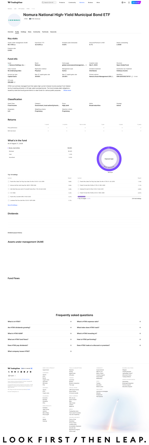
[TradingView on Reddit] (30, 372)
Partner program (126, 385)
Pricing (71, 371)
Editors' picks (99, 386)
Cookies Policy (73, 424)
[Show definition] (28, 42)
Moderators (99, 378)
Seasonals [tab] (53, 32)
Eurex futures (72, 391)
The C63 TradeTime (74, 414)
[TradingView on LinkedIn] (21, 372)
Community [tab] (36, 32)
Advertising (125, 381)
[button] (66, 2)
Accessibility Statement (75, 426)
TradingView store (73, 411)
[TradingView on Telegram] (24, 372)
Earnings (45, 399)
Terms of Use (72, 419)
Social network (100, 370)
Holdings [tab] (23, 32)
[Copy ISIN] (132, 76)
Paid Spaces (99, 396)
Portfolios (45, 407)
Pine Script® (46, 414)
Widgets (124, 370)
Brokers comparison (74, 383)
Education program (127, 386)
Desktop (45, 421)
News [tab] (29, 32)
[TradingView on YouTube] (15, 372)
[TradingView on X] (9, 372)
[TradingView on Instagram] (18, 372)
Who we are (72, 397)
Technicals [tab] (45, 32)
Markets (81, 2)
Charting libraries (126, 371)
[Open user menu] (129, 2)
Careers (71, 404)
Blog (70, 401)
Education (98, 385)
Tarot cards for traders (75, 412)
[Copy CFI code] (14, 82)
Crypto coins (46, 379)
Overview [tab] (10, 32)
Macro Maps (46, 412)
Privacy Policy (72, 422)
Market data (72, 373)
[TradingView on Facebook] (12, 372)
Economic (45, 397)
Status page (72, 431)
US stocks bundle (73, 393)
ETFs (44, 376)
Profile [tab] (17, 32)
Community (72, 2)
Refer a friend (99, 373)
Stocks (44, 374)
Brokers (90, 2)
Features (71, 370)
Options (45, 411)
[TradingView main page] (15, 2)
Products (62, 2)
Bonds (44, 378)
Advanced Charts (126, 375)
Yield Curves (46, 409)
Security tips (72, 427)
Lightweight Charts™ (127, 373)
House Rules (99, 376)
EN (125, 2)
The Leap (71, 385)
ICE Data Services (25, 379)
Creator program (100, 375)
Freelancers (99, 394)
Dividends (45, 401)
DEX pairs (45, 383)
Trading (98, 383)
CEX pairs (45, 381)
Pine (44, 385)
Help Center (72, 403)
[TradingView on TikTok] (27, 372)
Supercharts (46, 370)
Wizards (98, 393)
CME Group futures (74, 389)
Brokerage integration (127, 383)
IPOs (44, 403)
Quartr (28, 389)
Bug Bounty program (74, 429)
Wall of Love (99, 371)
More (98, 2)
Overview (71, 379)
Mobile (44, 419)
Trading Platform (126, 376)
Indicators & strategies (102, 391)
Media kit (71, 406)
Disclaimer (71, 421)
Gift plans (71, 375)
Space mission (73, 399)
